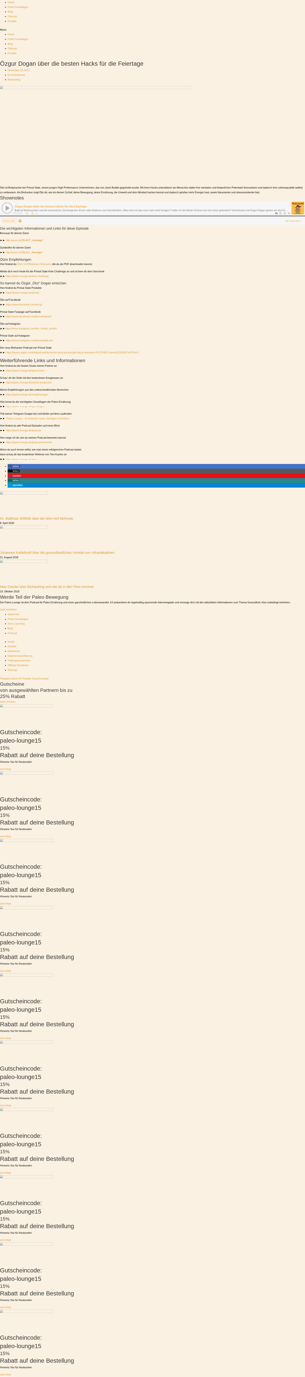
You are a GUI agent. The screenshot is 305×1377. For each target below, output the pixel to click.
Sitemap (12, 670)
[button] (152, 29)
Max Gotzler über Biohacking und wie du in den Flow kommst (47, 587)
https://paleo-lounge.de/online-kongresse (29, 382)
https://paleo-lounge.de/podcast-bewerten (29, 442)
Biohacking (14, 79)
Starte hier (13, 614)
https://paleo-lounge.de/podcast (23, 430)
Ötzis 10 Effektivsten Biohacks (34, 264)
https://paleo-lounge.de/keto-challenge (27, 276)
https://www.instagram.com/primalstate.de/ (29, 340)
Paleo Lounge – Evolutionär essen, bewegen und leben (37, 418)
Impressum (14, 651)
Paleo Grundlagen (18, 7)
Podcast (12, 16)
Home (11, 2)
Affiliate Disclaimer (18, 665)
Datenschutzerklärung (20, 656)
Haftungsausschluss (19, 660)
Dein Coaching (16, 623)
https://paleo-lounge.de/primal (22, 292)
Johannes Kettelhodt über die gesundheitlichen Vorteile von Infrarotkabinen (57, 553)
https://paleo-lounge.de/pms (21, 459)
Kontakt (12, 21)
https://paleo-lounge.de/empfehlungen (27, 394)
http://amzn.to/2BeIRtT (25, 240)
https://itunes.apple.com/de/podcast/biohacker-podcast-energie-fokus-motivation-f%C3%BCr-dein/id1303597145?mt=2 (72, 352)
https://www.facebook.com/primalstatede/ (28, 316)
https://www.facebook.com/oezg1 (24, 304)
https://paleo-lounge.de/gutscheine (25, 370)
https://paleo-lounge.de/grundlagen (25, 406)
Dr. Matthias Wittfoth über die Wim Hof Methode (36, 518)
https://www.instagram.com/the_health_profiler (31, 328)
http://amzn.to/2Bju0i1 (24, 252)
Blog (10, 11)
